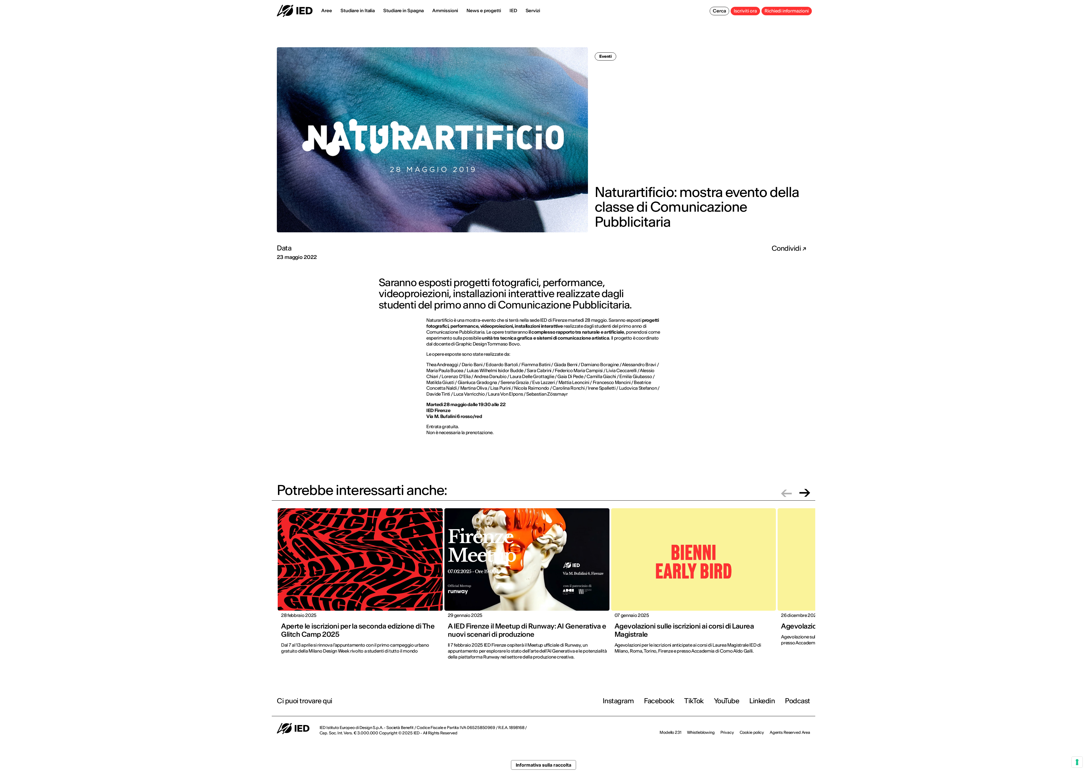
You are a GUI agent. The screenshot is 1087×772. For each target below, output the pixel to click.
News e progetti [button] (484, 10)
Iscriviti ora (745, 11)
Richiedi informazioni (787, 11)
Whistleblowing (701, 732)
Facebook (659, 700)
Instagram (618, 700)
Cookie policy (752, 732)
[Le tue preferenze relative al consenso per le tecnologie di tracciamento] (1077, 762)
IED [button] (513, 10)
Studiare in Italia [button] (358, 10)
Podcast (797, 700)
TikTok (693, 700)
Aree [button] (326, 10)
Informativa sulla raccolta (543, 765)
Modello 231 (670, 732)
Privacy (727, 732)
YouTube (726, 700)
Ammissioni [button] (445, 10)
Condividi (787, 248)
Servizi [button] (533, 10)
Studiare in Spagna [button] (403, 10)
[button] (786, 493)
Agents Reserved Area (790, 732)
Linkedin (762, 700)
